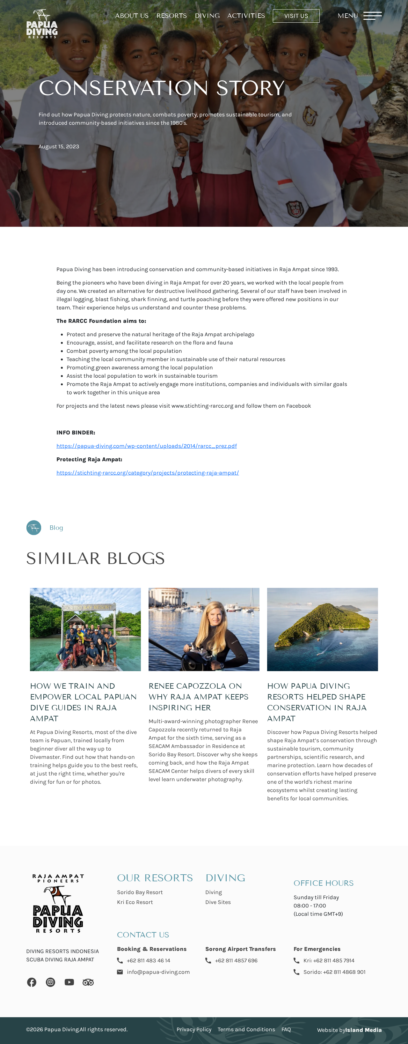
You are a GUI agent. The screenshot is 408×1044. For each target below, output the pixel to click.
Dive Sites (218, 902)
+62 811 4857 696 (236, 960)
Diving (213, 892)
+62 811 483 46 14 (148, 960)
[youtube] (69, 983)
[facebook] (31, 983)
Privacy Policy (194, 1029)
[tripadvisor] (88, 983)
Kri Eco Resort (135, 902)
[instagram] (50, 983)
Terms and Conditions (246, 1029)
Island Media (363, 1029)
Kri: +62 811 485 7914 (328, 960)
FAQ (286, 1029)
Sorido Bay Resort (140, 892)
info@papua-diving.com (158, 971)
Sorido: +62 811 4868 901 (334, 971)
